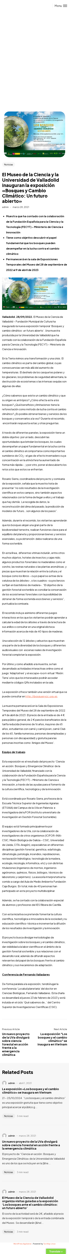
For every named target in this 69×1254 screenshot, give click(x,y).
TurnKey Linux (49, 1243)
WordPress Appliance (22, 1243)
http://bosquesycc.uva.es (41, 696)
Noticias (8, 164)
